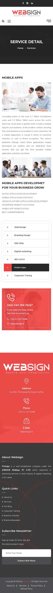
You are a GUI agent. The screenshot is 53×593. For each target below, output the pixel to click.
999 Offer (19, 243)
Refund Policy (27, 588)
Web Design (20, 227)
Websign (26, 581)
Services (7, 501)
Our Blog (8, 506)
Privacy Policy (37, 585)
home (20, 48)
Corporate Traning (23, 275)
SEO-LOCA (19, 259)
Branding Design (22, 235)
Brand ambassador (12, 520)
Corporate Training (12, 511)
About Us (8, 497)
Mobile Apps (20, 267)
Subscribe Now (26, 560)
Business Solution (11, 515)
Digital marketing (22, 251)
